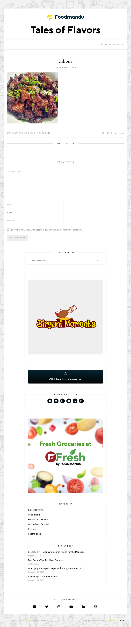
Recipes (32, 529)
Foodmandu (26, 620)
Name (10, 204)
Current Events (35, 509)
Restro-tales (34, 533)
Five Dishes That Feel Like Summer (45, 560)
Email (10, 212)
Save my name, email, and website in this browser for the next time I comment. (46, 229)
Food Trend (34, 514)
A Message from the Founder (43, 576)
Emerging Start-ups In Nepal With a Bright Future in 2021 (56, 568)
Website (10, 220)
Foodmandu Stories (38, 519)
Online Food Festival (38, 524)
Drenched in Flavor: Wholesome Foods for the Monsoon (56, 551)
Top (121, 620)
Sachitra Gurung (40, 133)
